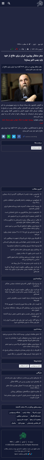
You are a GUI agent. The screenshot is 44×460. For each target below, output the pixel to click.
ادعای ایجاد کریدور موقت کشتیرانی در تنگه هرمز (23, 354)
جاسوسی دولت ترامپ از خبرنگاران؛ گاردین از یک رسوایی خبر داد (20, 195)
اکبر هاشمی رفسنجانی (34, 423)
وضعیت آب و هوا (35, 419)
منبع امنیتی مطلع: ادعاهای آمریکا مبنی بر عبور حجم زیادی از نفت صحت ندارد (22, 227)
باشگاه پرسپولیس (14, 412)
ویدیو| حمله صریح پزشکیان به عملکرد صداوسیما (23, 245)
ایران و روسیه (36, 148)
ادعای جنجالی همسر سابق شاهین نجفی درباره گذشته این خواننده (21, 315)
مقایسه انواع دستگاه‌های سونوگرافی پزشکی (25, 391)
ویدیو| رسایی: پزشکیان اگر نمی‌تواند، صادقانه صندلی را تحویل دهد (21, 309)
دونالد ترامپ (26, 412)
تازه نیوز (22, 3)
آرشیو (23, 442)
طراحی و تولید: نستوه (20, 454)
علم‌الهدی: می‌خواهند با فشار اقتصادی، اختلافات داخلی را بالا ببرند (21, 201)
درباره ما (30, 442)
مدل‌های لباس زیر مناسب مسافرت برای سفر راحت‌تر (22, 378)
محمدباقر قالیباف (35, 416)
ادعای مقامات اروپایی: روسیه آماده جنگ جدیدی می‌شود (21, 334)
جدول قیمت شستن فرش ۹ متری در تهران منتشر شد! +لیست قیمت (21, 396)
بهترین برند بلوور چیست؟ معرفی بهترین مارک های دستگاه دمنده (22, 386)
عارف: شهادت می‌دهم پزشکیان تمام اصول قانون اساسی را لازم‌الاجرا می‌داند (23, 258)
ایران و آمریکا (37, 412)
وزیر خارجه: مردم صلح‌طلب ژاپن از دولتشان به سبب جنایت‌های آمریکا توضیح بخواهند (22, 339)
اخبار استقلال (24, 366)
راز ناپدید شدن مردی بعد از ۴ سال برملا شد (25, 263)
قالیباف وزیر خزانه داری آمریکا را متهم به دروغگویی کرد (21, 238)
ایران (34, 44)
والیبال (14, 423)
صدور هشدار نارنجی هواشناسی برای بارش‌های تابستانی (21, 242)
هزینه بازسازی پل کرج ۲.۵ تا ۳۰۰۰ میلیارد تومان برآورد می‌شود (21, 233)
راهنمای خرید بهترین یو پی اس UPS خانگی (24, 381)
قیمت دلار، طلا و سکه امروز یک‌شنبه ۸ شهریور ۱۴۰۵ (22, 304)
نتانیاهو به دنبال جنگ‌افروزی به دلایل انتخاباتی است (22, 212)
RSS (11, 442)
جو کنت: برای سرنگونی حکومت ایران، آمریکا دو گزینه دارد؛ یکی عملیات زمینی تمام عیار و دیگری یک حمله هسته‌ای (22, 269)
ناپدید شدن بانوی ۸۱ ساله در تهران (28, 253)
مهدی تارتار (21, 423)
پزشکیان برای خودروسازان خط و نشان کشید (24, 249)
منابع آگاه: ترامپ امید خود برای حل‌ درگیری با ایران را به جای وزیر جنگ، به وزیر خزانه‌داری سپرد (21, 321)
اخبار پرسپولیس (35, 366)
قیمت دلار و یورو (22, 419)
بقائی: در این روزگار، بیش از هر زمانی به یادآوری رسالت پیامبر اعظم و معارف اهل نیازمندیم (21, 221)
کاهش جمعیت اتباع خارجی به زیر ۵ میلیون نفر (23, 216)
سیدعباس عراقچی (22, 416)
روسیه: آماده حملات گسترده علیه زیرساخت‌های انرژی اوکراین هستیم (21, 207)
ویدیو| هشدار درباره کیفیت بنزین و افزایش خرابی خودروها (23, 299)
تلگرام (17, 442)
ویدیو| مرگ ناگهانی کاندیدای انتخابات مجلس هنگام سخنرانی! (22, 284)
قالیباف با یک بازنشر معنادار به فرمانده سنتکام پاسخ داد (20, 350)
